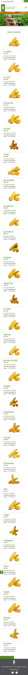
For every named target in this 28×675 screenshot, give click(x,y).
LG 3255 (7, 77)
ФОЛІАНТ (8, 644)
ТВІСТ (6, 566)
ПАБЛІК (7, 438)
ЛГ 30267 (7, 309)
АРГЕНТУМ (8, 103)
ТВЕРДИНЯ (8, 541)
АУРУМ (7, 129)
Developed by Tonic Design (21, 666)
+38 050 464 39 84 (8, 1)
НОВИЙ (7, 386)
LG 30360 (7, 52)
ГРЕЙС (6, 155)
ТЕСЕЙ (6, 592)
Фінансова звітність (14, 669)
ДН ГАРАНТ (8, 232)
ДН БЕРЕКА (8, 206)
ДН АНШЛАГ (9, 180)
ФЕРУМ (7, 618)
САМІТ (6, 515)
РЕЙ (5, 489)
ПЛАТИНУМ (9, 463)
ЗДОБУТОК (8, 283)
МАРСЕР (7, 335)
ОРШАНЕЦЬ (9, 412)
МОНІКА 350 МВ (10, 361)
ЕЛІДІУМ (7, 258)
